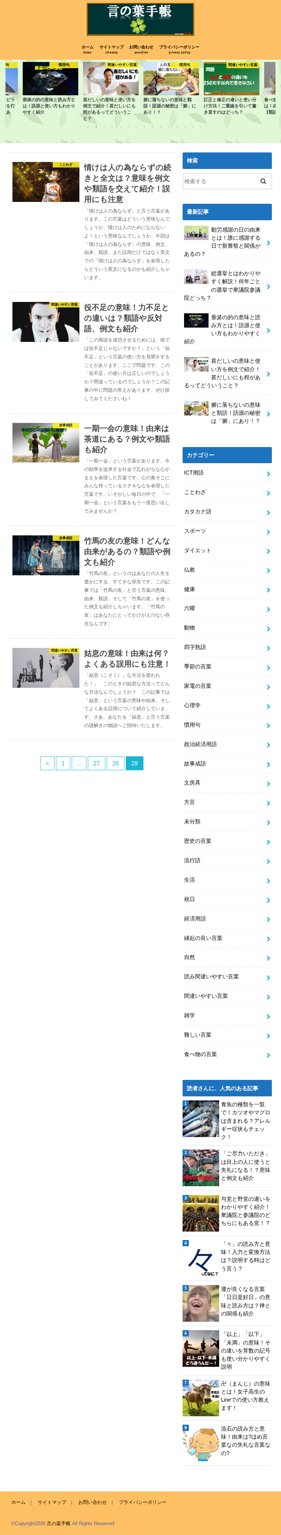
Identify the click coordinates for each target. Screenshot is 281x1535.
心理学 (192, 705)
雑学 (189, 1015)
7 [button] (128, 126)
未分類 (192, 821)
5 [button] (112, 126)
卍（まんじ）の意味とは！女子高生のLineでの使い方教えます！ (245, 1396)
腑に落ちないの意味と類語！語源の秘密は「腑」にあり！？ (236, 413)
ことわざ (195, 492)
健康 (189, 589)
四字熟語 (195, 647)
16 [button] (201, 126)
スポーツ (195, 531)
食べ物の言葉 (200, 1054)
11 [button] (160, 126)
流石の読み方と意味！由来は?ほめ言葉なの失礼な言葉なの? (245, 1441)
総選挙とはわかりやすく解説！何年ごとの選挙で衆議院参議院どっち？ (222, 285)
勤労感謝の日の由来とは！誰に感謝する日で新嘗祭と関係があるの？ (222, 242)
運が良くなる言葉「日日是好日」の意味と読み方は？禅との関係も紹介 (245, 1301)
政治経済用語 (200, 744)
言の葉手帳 (59, 1523)
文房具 (192, 783)
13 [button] (176, 126)
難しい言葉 (197, 1035)
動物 (189, 628)
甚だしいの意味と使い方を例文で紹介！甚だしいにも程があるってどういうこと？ (222, 373)
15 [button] (192, 126)
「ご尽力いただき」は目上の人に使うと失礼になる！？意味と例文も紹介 (245, 1166)
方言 (189, 802)
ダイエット (197, 550)
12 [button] (168, 126)
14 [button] (184, 126)
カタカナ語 (197, 511)
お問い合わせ (141, 50)
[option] (37, 88)
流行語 (192, 860)
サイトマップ (112, 50)
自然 (189, 957)
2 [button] (88, 126)
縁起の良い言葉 (203, 938)
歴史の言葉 (197, 841)
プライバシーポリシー (179, 50)
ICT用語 (194, 473)
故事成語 (195, 764)
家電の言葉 (197, 686)
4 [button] (104, 126)
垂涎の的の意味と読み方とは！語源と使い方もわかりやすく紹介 (222, 329)
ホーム (88, 50)
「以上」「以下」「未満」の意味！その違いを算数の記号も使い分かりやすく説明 (245, 1350)
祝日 (189, 899)
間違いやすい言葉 (206, 996)
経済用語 (195, 919)
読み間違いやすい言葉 (211, 976)
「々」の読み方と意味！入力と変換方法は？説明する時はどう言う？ (245, 1256)
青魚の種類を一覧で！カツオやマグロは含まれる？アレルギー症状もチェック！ (245, 1121)
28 (115, 763)
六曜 (189, 608)
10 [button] (152, 126)
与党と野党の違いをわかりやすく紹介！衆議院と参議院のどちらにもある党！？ (245, 1211)
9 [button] (144, 126)
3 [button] (96, 126)
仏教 (189, 570)
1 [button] (80, 126)
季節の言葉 (197, 666)
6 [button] (120, 126)
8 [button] (136, 126)
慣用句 (192, 725)
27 (96, 763)
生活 (189, 880)
